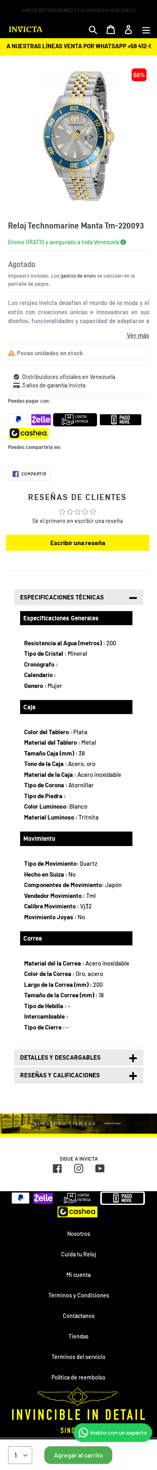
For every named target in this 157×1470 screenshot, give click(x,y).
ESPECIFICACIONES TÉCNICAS (62, 597)
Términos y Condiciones (78, 1295)
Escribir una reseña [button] (77, 542)
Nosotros (78, 1233)
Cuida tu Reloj (78, 1254)
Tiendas (78, 1336)
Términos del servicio (78, 1356)
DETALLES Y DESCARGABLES (60, 1057)
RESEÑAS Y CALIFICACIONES (60, 1075)
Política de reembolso (78, 1377)
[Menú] (146, 29)
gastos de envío (78, 275)
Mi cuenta (78, 1274)
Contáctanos (79, 1315)
